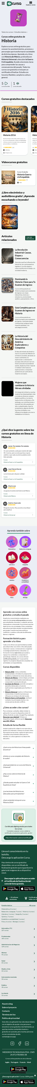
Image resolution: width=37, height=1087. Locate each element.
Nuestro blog (7, 1004)
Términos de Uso (9, 1014)
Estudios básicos (18, 905)
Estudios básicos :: (21, 32)
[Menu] (3, 3)
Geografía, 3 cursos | (21, 914)
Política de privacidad (11, 1018)
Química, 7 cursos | (8, 916)
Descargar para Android (11, 717)
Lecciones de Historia (12, 684)
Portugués (14, 1062)
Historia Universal (9, 59)
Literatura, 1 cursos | (8, 914)
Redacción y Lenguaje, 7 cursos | (12, 911)
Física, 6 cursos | (7, 921)
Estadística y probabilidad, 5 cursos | (13, 919)
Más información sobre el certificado (18, 838)
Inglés (7, 1062)
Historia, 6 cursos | (29, 911)
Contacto (6, 1011)
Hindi (29, 1062)
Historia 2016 (9, 672)
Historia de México (12, 57)
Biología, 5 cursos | (19, 921)
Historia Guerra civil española (15, 698)
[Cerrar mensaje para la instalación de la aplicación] (35, 1074)
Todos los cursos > (8, 32)
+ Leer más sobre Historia (30, 238)
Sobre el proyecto (9, 1007)
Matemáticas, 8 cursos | (9, 909)
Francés (23, 1062)
